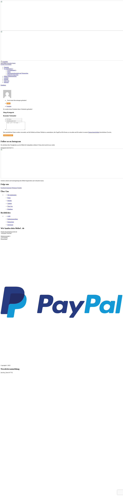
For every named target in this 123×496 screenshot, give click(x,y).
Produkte (9, 106)
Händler (6, 79)
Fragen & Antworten (12, 74)
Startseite (6, 67)
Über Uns (6, 81)
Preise (9, 71)
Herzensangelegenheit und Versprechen (17, 73)
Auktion (6, 77)
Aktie (8, 103)
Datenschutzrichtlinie (93, 132)
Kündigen (3, 85)
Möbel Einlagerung (10, 76)
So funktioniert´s (8, 68)
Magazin (6, 82)
